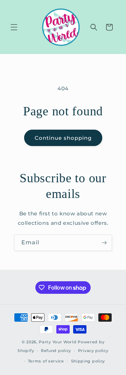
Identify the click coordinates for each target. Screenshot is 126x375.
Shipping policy (88, 361)
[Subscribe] (104, 243)
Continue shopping (63, 138)
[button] (14, 27)
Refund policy (56, 350)
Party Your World (57, 341)
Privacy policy (93, 350)
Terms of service (46, 361)
